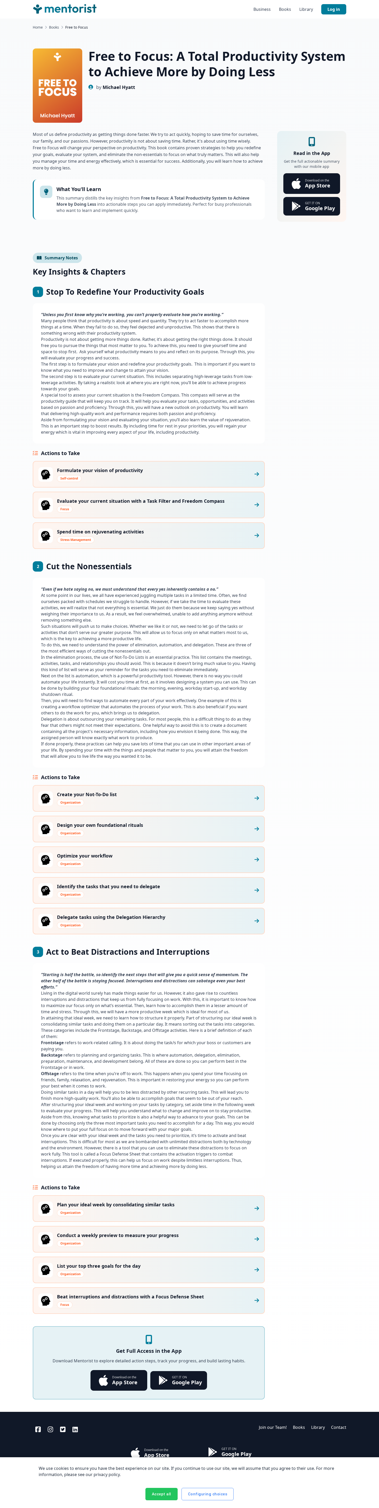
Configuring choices (207, 1494)
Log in (333, 9)
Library (306, 9)
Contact (338, 1427)
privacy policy (107, 1474)
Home (38, 27)
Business (262, 9)
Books (285, 9)
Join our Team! (273, 1427)
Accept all (161, 1494)
